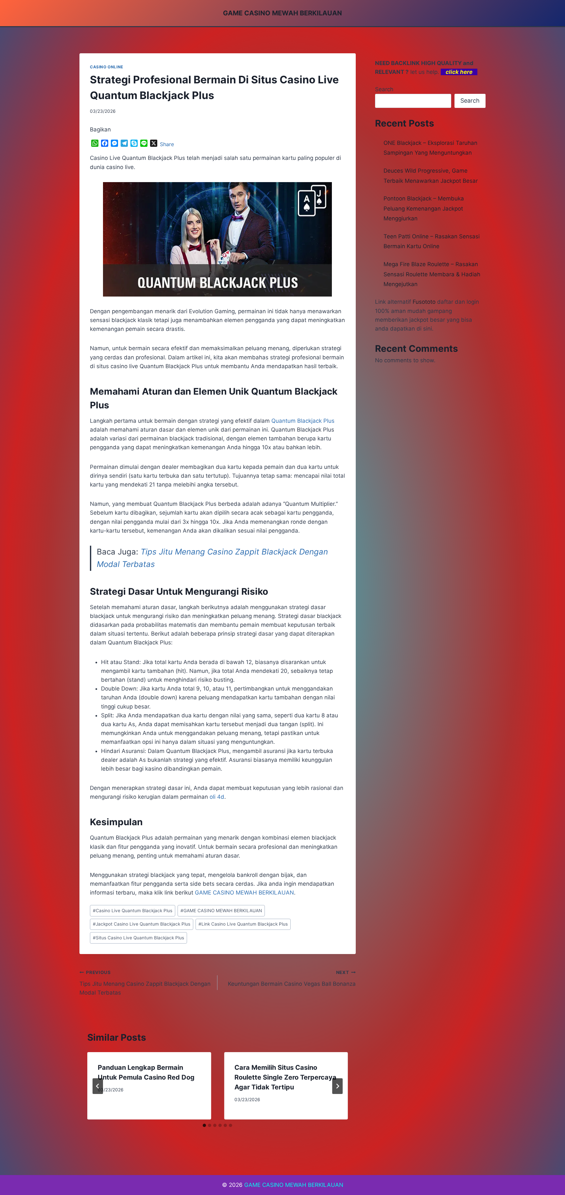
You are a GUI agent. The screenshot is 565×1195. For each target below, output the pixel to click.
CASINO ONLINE (106, 66)
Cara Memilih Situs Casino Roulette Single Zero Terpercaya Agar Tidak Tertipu (285, 1077)
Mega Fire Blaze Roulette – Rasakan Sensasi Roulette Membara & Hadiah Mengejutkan (432, 274)
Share (167, 144)
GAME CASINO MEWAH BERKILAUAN (221, 910)
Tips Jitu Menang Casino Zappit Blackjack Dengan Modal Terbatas (145, 983)
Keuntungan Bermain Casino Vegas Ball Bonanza (291, 978)
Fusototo (424, 302)
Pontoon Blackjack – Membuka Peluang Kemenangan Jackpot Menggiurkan (424, 208)
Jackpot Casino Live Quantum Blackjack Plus (141, 924)
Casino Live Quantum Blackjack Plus (132, 910)
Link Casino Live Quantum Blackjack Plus (243, 924)
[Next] (337, 1086)
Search (384, 89)
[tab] (204, 1125)
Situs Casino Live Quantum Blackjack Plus (138, 937)
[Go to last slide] (98, 1086)
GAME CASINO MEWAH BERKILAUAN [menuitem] (244, 892)
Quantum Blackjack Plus (302, 421)
